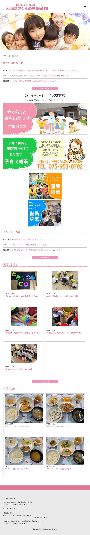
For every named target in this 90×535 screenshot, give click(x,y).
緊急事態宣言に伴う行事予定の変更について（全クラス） (33, 239)
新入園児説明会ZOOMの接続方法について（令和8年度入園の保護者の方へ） (40, 76)
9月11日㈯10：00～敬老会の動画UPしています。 (30, 245)
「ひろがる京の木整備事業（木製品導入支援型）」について (34, 81)
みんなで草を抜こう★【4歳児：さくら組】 (62, 296)
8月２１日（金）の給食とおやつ (17, 469)
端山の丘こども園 (8, 515)
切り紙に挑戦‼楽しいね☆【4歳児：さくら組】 (22, 296)
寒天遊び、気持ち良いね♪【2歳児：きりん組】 (22, 333)
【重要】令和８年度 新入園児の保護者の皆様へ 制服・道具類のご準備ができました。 (46, 70)
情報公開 (12, 508)
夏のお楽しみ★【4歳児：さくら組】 (19, 369)
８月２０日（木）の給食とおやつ (58, 469)
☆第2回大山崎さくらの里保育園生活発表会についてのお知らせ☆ (36, 250)
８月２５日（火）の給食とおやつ (17, 426)
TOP (4, 56)
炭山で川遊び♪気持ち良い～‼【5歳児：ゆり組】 (64, 333)
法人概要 (5, 508)
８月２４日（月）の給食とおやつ (58, 426)
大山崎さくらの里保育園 (23, 515)
